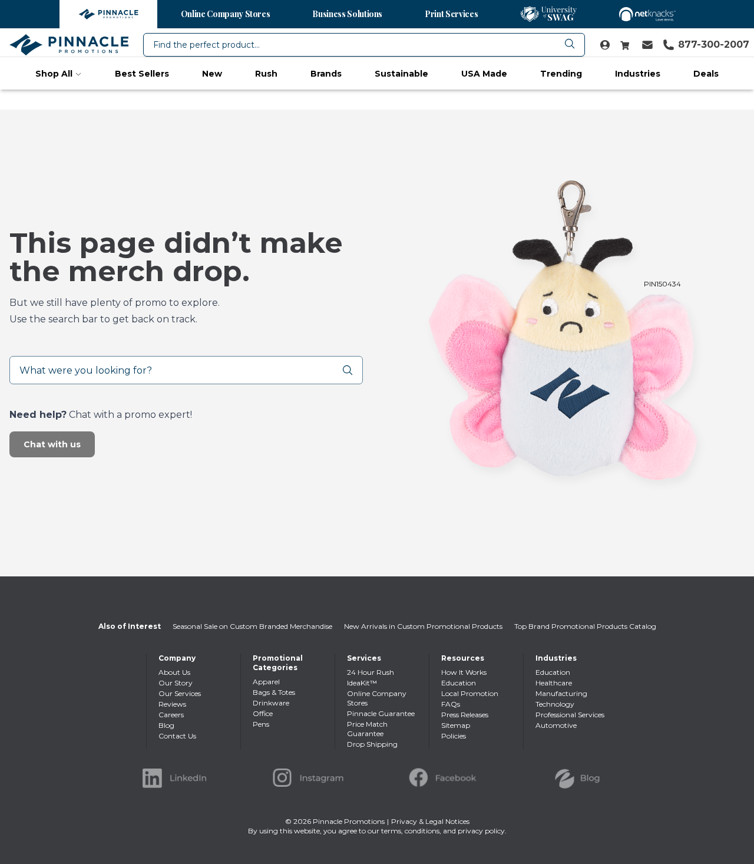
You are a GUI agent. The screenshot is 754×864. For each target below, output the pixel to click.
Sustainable (401, 73)
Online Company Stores (225, 13)
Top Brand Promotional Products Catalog (585, 626)
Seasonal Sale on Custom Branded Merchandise (252, 626)
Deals (706, 73)
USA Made (484, 73)
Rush (266, 73)
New (212, 73)
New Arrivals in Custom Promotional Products (423, 626)
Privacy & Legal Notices (430, 821)
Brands (326, 73)
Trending (561, 73)
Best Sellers (142, 73)
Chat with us (52, 444)
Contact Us (177, 735)
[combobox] (364, 45)
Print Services (451, 13)
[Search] (352, 370)
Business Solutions (347, 13)
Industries (637, 73)
